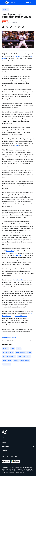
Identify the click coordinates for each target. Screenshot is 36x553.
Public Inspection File (6, 470)
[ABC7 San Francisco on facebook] (3, 456)
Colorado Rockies (17, 56)
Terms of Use (19, 469)
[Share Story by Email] (19, 27)
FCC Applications (17, 470)
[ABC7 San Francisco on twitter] (7, 456)
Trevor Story (10, 251)
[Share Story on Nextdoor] (15, 27)
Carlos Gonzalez (18, 280)
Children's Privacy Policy (26, 467)
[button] (2, 2)
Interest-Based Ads (28, 469)
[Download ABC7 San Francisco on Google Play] (15, 461)
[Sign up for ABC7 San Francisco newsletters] (16, 456)
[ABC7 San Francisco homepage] (7, 2)
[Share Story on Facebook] (3, 27)
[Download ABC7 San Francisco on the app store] (6, 461)
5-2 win (16, 145)
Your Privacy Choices (14, 467)
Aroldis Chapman (21, 316)
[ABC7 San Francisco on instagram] (11, 456)
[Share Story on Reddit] (11, 27)
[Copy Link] (23, 27)
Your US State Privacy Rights (8, 469)
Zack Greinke (16, 255)
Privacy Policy (5, 467)
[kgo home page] (4, 432)
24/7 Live (12, 2)
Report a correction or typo (9, 337)
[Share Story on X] (7, 27)
